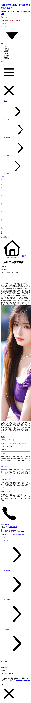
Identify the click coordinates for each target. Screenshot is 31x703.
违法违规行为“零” (11, 446)
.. (1, 184)
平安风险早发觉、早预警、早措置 (16, 443)
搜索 (2, 61)
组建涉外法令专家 (6, 479)
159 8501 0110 (13, 527)
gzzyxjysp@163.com (10, 530)
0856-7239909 (5, 524)
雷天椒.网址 (21, 534)
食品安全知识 (15, 257)
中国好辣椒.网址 (12, 534)
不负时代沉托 (5, 453)
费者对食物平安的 (6, 492)
